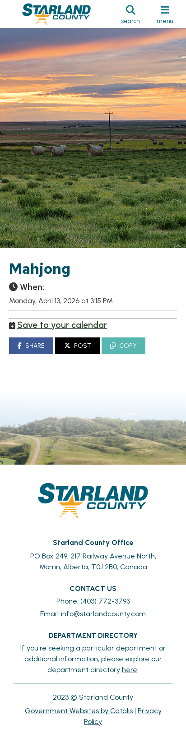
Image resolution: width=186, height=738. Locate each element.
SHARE (35, 346)
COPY (128, 346)
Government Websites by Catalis (79, 710)
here (129, 669)
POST (82, 346)
